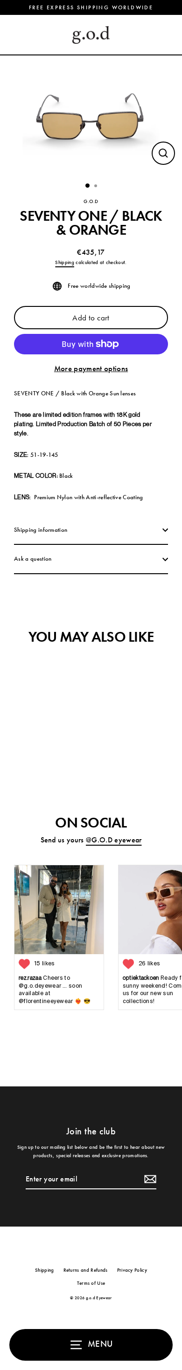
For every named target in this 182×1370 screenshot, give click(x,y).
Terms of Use (91, 1283)
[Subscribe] (148, 1179)
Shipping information (40, 530)
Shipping (64, 262)
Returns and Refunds (85, 1270)
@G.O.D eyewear (113, 840)
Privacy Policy (132, 1270)
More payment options (91, 368)
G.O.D (91, 201)
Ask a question (32, 559)
